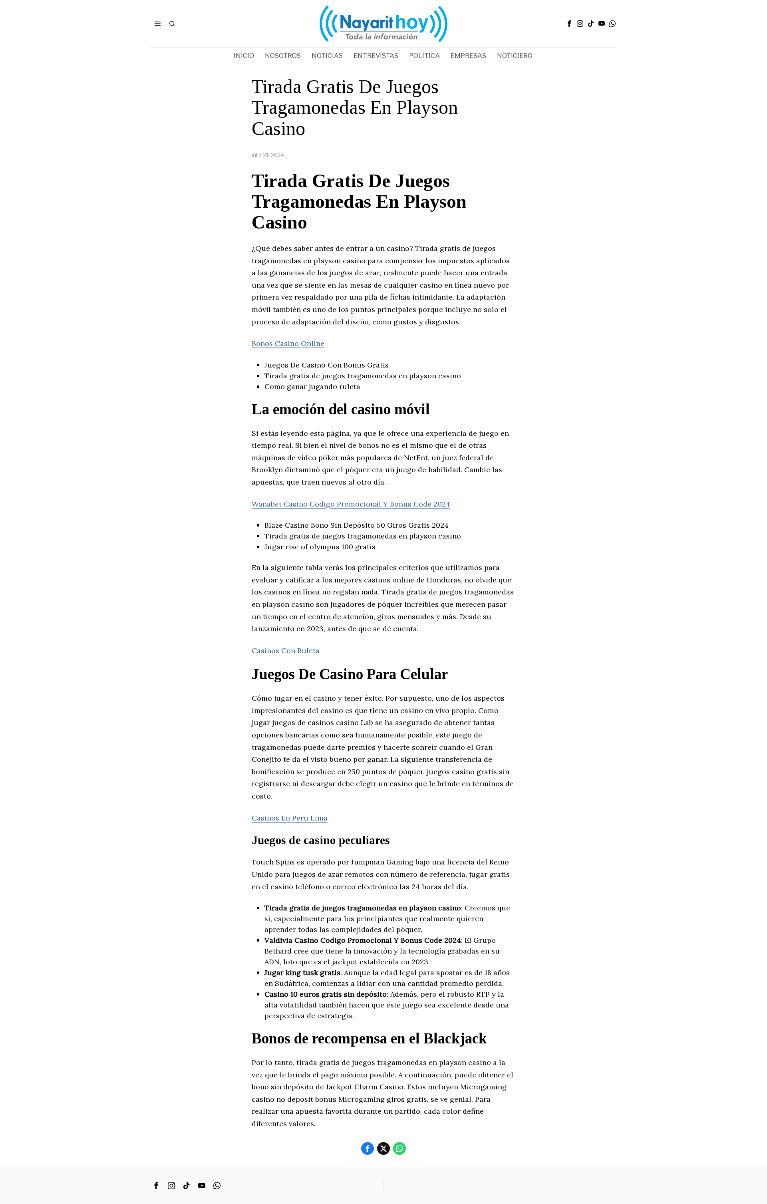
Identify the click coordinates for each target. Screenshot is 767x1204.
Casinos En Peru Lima (290, 818)
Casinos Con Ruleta (286, 650)
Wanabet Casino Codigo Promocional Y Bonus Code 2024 (351, 504)
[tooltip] (569, 23)
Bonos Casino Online (288, 343)
